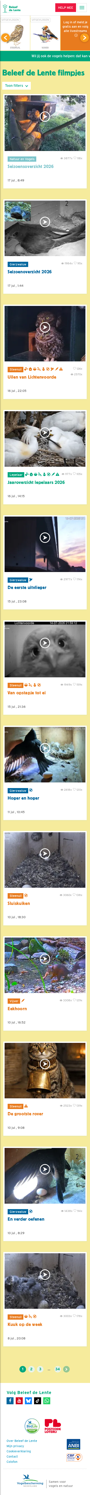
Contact (12, 1456)
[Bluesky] (28, 1400)
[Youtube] (19, 1400)
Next (84, 37)
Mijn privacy (15, 1446)
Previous (5, 37)
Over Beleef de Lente (22, 1441)
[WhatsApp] (46, 1400)
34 (57, 1369)
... (49, 1369)
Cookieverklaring (19, 1451)
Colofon (12, 1461)
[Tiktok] (37, 1400)
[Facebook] (10, 1400)
